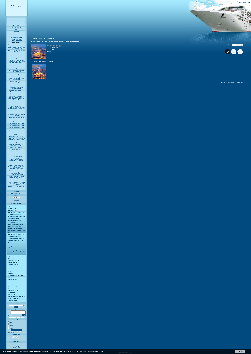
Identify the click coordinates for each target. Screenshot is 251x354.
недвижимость (13, 206)
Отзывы (51, 61)
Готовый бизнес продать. (15, 281)
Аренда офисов (13, 292)
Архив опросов (17, 331)
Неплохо (11, 325)
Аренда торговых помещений (16, 271)
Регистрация (20, 317)
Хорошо (11, 323)
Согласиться (240, 351)
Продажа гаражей (12, 279)
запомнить (11, 315)
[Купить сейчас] (227, 51)
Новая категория (12, 300)
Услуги (11, 258)
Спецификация (43, 61)
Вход (44, 35)
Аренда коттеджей (13, 262)
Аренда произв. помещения (16, 275)
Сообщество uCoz (15, 337)
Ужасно (11, 328)
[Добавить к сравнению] (240, 51)
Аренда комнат (12, 268)
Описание (34, 61)
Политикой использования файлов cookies (93, 351)
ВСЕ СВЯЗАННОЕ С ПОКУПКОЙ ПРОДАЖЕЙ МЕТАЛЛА (16, 297)
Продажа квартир (13, 286)
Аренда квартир (13, 208)
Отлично (11, 322)
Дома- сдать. (12, 277)
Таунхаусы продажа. (14, 264)
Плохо (11, 327)
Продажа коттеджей (14, 290)
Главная (33, 35)
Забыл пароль (12, 317)
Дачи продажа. (12, 266)
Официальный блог (16, 336)
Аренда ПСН (12, 273)
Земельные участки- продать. (16, 283)
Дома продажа (12, 294)
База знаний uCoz (15, 338)
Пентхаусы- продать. (14, 260)
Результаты (10, 331)
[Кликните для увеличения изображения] (38, 51)
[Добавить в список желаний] (233, 51)
